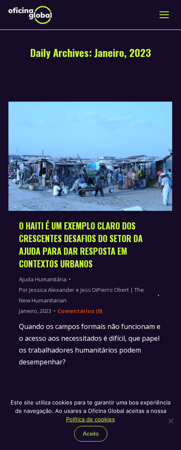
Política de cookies (90, 419)
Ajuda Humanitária (43, 279)
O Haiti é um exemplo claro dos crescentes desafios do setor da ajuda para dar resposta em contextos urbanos (81, 244)
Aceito (90, 434)
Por (81, 295)
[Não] (170, 421)
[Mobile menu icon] (164, 14)
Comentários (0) (80, 311)
